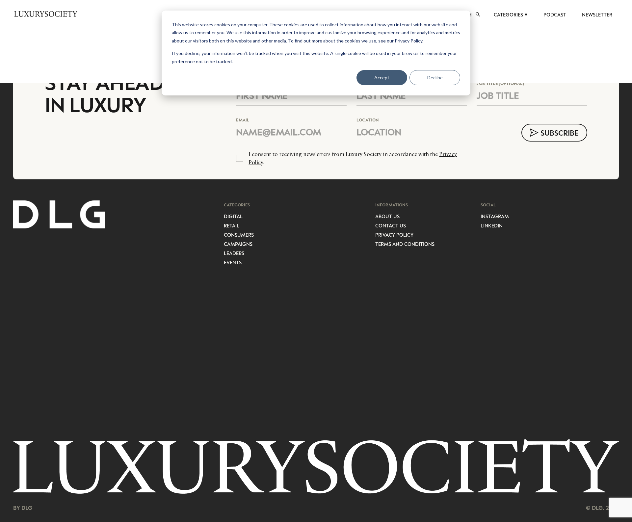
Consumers (239, 235)
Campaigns (238, 244)
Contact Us (390, 225)
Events (233, 262)
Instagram (495, 216)
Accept (381, 77)
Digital (233, 216)
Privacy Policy (394, 235)
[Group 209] (316, 466)
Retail (231, 225)
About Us (387, 216)
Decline (435, 77)
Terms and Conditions (404, 244)
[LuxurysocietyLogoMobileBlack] (46, 14)
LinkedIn (492, 225)
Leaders (234, 253)
